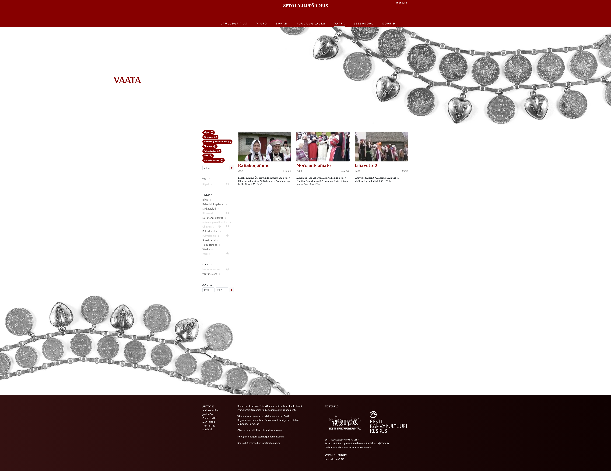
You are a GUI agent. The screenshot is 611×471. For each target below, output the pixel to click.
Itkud (206, 199)
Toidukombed (211, 244)
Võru (206, 155)
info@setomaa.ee (271, 442)
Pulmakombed (211, 231)
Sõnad (282, 23)
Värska (207, 249)
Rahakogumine (254, 165)
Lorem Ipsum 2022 (334, 459)
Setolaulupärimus (305, 5)
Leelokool (363, 23)
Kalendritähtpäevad (214, 204)
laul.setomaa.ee (212, 160)
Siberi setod (210, 240)
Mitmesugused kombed (216, 141)
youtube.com (211, 273)
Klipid (207, 132)
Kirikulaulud (210, 208)
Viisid (261, 23)
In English (401, 3)
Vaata (339, 23)
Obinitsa (208, 146)
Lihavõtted (366, 165)
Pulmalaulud (210, 150)
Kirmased (209, 136)
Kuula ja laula (310, 23)
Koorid (388, 23)
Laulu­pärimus (234, 23)
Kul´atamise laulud (214, 217)
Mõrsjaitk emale (313, 165)
